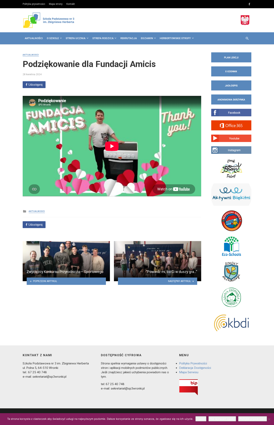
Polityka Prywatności (193, 363)
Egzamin (147, 38)
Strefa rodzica (103, 38)
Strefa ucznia (75, 38)
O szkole (53, 38)
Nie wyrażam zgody (222, 418)
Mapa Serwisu (188, 372)
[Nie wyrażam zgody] (269, 419)
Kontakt (70, 4)
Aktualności (34, 38)
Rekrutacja (128, 38)
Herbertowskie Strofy (175, 38)
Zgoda (201, 418)
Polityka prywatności (34, 4)
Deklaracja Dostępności (195, 368)
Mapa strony (56, 4)
